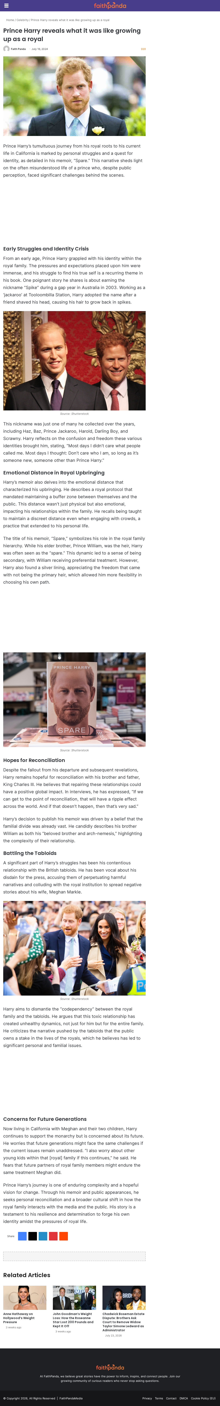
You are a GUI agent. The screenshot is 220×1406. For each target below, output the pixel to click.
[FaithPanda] (110, 5)
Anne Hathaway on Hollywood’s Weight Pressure (19, 1318)
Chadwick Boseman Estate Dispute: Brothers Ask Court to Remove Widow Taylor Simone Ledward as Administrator (123, 1322)
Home (9, 20)
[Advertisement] (74, 214)
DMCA (184, 1398)
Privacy (147, 1398)
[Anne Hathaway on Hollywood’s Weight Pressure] (24, 1298)
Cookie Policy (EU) (203, 1398)
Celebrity (23, 20)
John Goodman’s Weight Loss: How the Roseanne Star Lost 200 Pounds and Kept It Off (73, 1320)
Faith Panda (18, 49)
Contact (171, 1398)
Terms (159, 1398)
